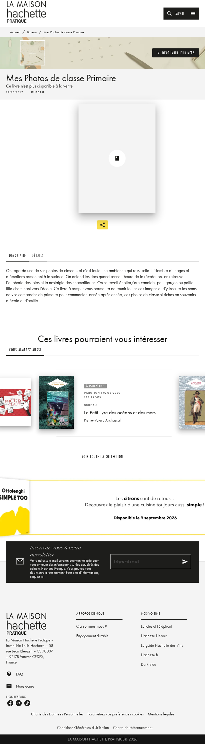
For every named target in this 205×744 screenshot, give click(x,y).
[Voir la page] (102, 509)
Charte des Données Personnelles (57, 714)
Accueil (15, 32)
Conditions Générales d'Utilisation (83, 727)
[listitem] (10, 703)
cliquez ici (37, 576)
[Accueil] (27, 12)
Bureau (32, 32)
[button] (175, 52)
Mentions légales (161, 714)
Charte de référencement (132, 727)
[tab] (17, 256)
